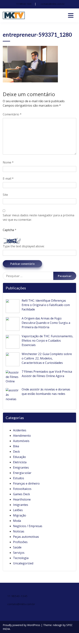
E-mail (8, 179)
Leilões (18, 510)
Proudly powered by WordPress (22, 625)
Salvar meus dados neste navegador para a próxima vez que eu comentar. (38, 217)
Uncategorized (23, 563)
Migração (19, 515)
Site (5, 195)
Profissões (20, 542)
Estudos (18, 478)
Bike (16, 446)
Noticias (18, 531)
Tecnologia (20, 558)
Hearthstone (22, 499)
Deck (16, 452)
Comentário (12, 114)
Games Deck (21, 494)
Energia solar (22, 473)
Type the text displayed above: (23, 246)
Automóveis (21, 441)
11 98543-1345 (24, 4)
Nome (8, 162)
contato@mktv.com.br (53, 4)
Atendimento (22, 436)
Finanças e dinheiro (26, 483)
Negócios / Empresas (27, 526)
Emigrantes (21, 467)
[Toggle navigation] (70, 15)
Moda (17, 521)
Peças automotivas (26, 537)
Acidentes (19, 430)
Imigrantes (20, 505)
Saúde (17, 547)
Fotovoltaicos (22, 489)
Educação (19, 457)
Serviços (18, 553)
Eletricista (19, 462)
